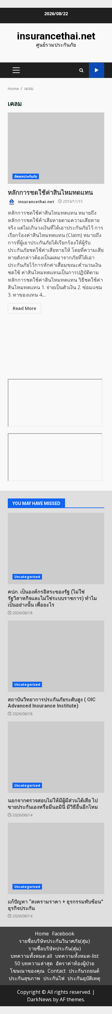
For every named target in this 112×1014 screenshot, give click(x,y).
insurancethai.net (56, 36)
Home (42, 933)
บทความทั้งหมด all (31, 956)
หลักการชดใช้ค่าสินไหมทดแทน (56, 148)
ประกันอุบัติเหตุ (84, 978)
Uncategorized (27, 577)
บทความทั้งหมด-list (77, 956)
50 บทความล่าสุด (34, 963)
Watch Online (96, 70)
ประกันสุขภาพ (24, 978)
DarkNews (39, 999)
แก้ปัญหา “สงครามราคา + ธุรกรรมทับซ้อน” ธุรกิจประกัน (56, 858)
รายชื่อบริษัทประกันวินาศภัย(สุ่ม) (54, 941)
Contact (57, 970)
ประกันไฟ (53, 978)
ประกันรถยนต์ (84, 970)
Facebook (63, 933)
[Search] (81, 70)
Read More (24, 308)
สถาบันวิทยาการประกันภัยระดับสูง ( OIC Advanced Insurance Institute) (56, 656)
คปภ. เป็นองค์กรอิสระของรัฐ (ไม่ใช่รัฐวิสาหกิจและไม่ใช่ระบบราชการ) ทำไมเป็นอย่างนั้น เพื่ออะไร (56, 548)
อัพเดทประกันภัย (25, 176)
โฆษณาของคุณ (27, 970)
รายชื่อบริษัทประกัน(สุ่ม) (54, 948)
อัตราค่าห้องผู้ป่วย (75, 963)
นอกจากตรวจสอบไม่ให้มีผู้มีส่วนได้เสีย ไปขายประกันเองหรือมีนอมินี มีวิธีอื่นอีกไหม (56, 757)
